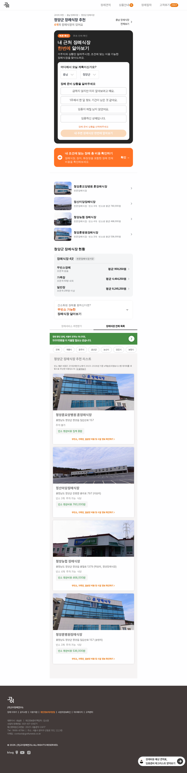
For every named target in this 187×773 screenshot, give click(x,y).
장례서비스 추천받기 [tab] (71, 326)
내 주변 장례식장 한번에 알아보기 (93, 133)
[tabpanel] (93, 505)
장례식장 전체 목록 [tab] (115, 326)
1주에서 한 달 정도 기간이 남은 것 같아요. (94, 100)
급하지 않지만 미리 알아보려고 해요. (93, 91)
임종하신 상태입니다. (93, 118)
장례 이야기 (12, 712)
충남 (65, 74)
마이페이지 (78, 712)
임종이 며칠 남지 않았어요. (93, 109)
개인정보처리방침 (47, 712)
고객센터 (89, 712)
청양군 (86, 74)
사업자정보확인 (64, 712)
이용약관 (33, 712)
